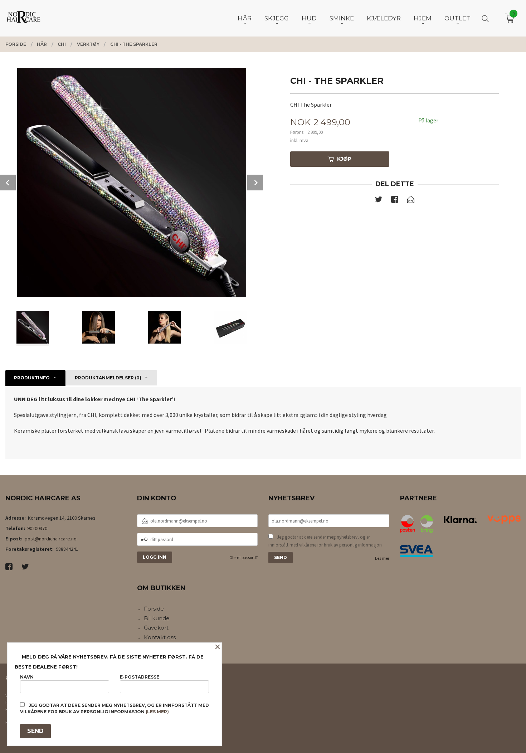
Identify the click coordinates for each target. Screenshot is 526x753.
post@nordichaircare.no (51, 538)
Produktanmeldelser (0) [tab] (108, 377)
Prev (8, 182)
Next (255, 182)
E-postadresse (139, 677)
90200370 (37, 528)
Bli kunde (157, 618)
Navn (27, 677)
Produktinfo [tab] (32, 377)
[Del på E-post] (410, 200)
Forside (154, 608)
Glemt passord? (243, 557)
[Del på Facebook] (394, 200)
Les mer (382, 558)
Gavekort (156, 627)
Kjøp (344, 159)
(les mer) (157, 711)
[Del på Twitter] (378, 200)
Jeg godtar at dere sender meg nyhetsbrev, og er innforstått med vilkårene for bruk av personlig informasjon (325, 541)
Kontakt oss (160, 637)
